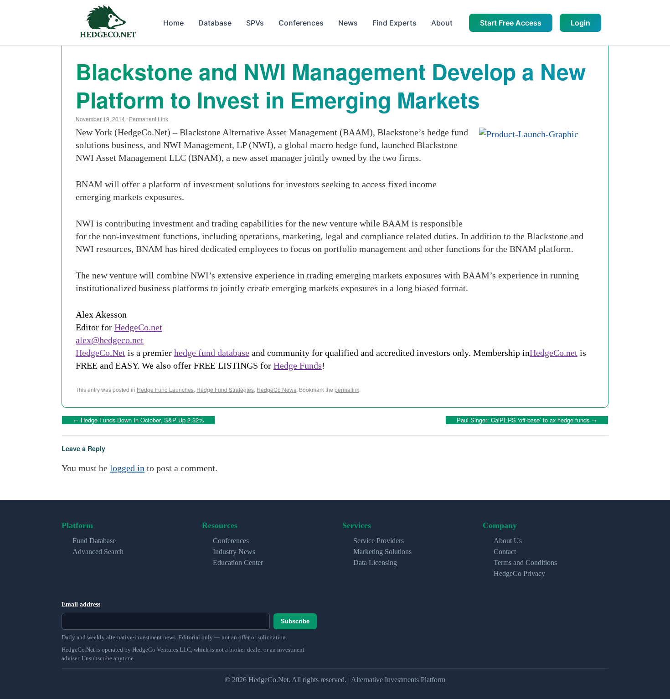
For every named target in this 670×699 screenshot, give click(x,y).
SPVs (255, 22)
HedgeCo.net (138, 327)
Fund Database (94, 541)
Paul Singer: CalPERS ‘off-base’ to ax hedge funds (527, 420)
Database (215, 22)
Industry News (234, 551)
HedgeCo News (276, 389)
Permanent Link (148, 119)
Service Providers (378, 541)
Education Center (238, 562)
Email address (81, 604)
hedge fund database (211, 353)
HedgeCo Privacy (519, 573)
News (348, 22)
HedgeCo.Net (100, 353)
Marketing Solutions (382, 551)
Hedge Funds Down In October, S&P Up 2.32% (138, 420)
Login (580, 22)
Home (173, 22)
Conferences (301, 22)
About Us (508, 541)
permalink (347, 389)
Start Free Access (510, 22)
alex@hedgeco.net (110, 340)
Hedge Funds (297, 365)
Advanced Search (98, 551)
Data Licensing (375, 562)
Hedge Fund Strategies (225, 389)
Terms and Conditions (525, 562)
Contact (505, 551)
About (442, 22)
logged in (127, 468)
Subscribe (295, 621)
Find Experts (394, 22)
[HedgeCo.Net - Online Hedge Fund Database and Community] (107, 23)
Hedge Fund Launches (165, 389)
